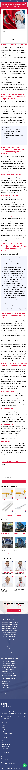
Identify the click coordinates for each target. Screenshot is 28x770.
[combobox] (3, 35)
